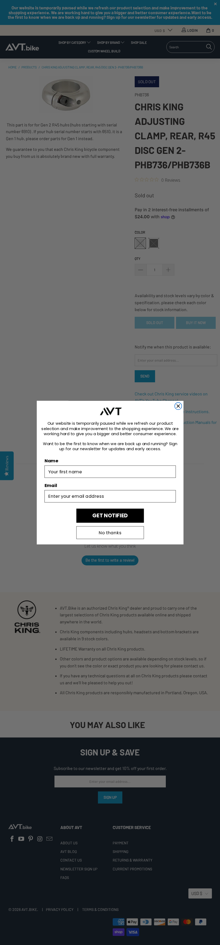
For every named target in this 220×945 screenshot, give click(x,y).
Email (50, 485)
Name (51, 461)
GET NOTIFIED (110, 515)
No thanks (110, 532)
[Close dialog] (178, 405)
